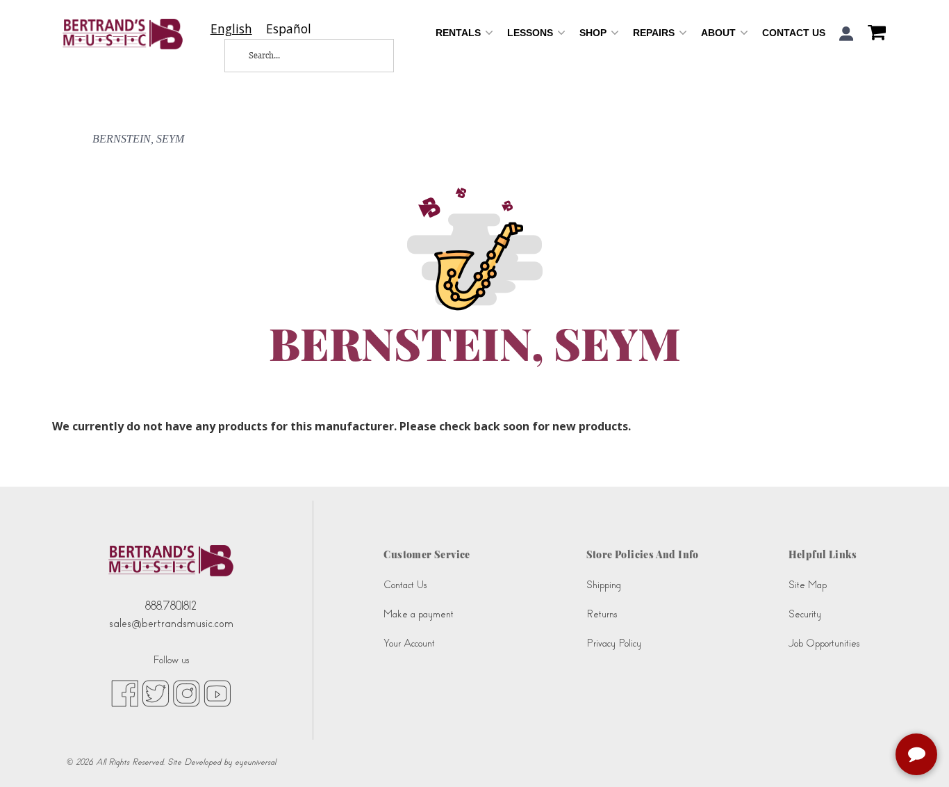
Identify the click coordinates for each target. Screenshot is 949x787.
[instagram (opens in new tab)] (186, 692)
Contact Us (793, 32)
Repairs (655, 32)
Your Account (409, 643)
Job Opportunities (824, 643)
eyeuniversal (255, 762)
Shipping (603, 585)
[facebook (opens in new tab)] (124, 692)
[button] (846, 33)
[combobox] (231, 29)
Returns (601, 614)
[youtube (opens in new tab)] (217, 692)
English (231, 29)
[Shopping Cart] (873, 34)
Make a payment (418, 614)
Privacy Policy (613, 643)
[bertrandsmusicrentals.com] (123, 34)
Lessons (531, 32)
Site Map (808, 585)
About (719, 32)
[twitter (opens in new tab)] (156, 692)
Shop (594, 32)
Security (805, 614)
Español (288, 29)
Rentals (460, 32)
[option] (288, 29)
